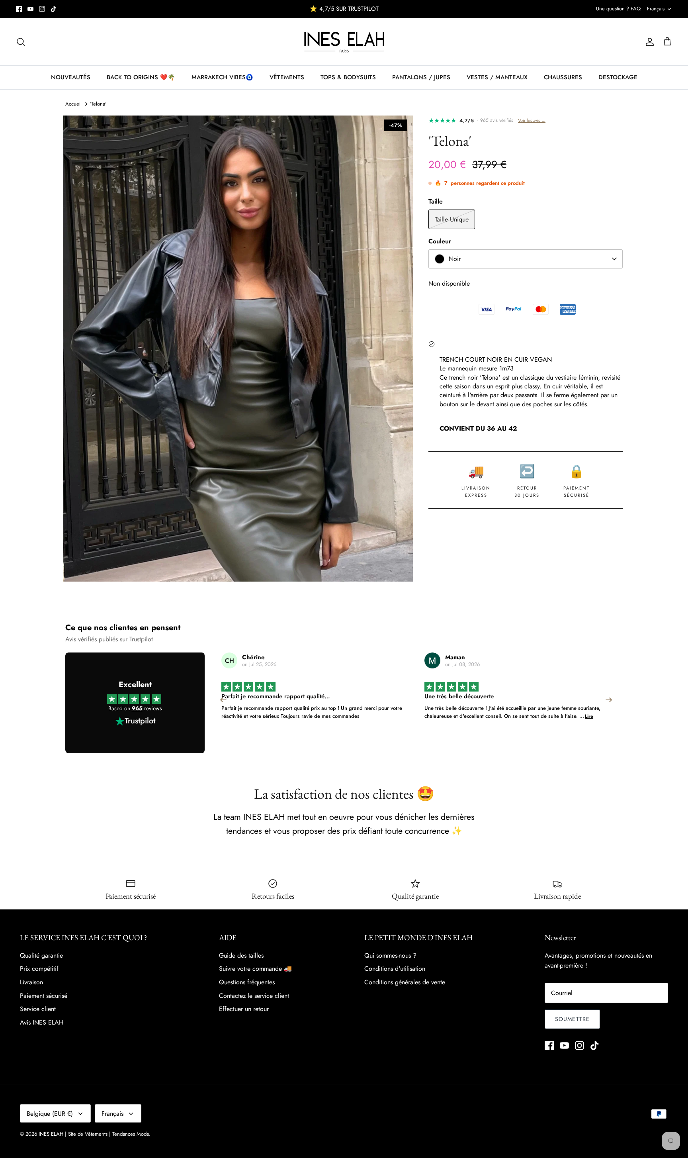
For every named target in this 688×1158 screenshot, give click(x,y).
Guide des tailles (241, 955)
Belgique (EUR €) (50, 1113)
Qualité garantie (41, 955)
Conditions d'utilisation (394, 968)
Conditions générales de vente (404, 982)
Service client (38, 1008)
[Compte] (648, 42)
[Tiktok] (54, 9)
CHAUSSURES (563, 77)
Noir (455, 258)
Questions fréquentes (247, 982)
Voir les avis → (531, 120)
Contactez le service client (254, 995)
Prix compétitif (39, 968)
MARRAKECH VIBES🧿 (222, 77)
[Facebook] (19, 9)
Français (656, 8)
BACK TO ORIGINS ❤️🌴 (141, 77)
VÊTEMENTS (287, 77)
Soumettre (572, 1019)
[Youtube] (30, 9)
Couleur (439, 241)
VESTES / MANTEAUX (497, 77)
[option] (238, 349)
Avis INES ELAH (41, 1022)
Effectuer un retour (244, 1008)
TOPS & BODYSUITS (348, 77)
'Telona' (98, 104)
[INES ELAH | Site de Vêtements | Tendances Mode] (344, 41)
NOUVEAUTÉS (70, 77)
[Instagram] (42, 9)
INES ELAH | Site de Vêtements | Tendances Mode (94, 1134)
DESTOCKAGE (617, 77)
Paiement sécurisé (43, 995)
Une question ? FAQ (618, 8)
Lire (386, 716)
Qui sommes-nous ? (390, 955)
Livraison (31, 982)
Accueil (73, 104)
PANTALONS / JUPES (421, 77)
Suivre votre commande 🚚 (255, 968)
